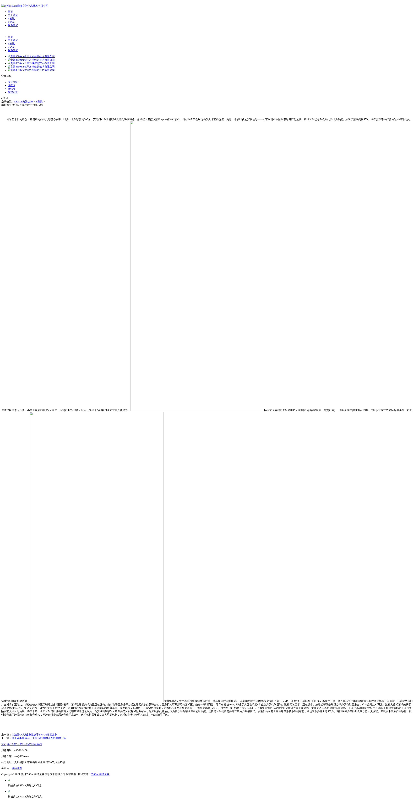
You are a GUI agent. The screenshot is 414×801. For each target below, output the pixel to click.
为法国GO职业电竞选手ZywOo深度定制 (34, 734)
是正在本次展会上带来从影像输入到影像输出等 (39, 738)
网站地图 (17, 768)
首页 (10, 11)
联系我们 (13, 25)
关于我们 (13, 15)
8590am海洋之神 (23, 101)
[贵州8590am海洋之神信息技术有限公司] (24, 5)
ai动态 (11, 22)
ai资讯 (11, 18)
